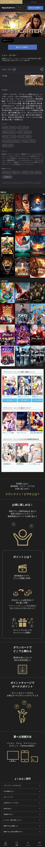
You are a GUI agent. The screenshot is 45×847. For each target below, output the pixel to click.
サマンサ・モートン (9, 132)
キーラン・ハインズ (9, 136)
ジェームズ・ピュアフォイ (11, 141)
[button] (40, 389)
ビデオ (11, 2)
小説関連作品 (7, 177)
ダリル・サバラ (8, 145)
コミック (34, 2)
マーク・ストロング (24, 132)
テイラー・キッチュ (9, 128)
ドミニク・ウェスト (24, 136)
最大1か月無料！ (35, 8)
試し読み (9, 400)
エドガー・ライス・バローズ (31, 172)
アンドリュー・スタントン (11, 172)
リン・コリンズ (23, 128)
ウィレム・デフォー (28, 141)
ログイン (21, 8)
